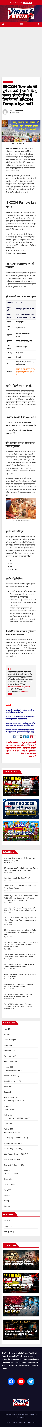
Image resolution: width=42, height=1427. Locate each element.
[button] (39, 24)
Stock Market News (11, 1081)
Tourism (6, 1195)
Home (8, 1422)
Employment (8, 1056)
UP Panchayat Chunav (12, 1149)
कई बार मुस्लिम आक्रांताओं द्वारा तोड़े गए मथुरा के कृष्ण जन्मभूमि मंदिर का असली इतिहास (20, 711)
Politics (6, 1129)
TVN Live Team (18, 110)
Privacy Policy (9, 1232)
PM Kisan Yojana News (12, 1101)
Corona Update (9, 1109)
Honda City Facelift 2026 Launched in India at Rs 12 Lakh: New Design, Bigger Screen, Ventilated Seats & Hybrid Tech (21, 898)
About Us (7, 1221)
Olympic (7, 1179)
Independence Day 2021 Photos (16, 1118)
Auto (5, 1029)
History (6, 1115)
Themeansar (20, 1417)
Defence (7, 1045)
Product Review (9, 1076)
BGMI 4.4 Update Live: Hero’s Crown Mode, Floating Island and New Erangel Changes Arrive (20, 932)
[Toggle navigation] (21, 24)
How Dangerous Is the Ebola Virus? (17, 878)
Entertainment (17, 829)
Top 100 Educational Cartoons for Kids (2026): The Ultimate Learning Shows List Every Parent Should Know (21, 944)
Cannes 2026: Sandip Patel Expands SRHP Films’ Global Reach (21, 1334)
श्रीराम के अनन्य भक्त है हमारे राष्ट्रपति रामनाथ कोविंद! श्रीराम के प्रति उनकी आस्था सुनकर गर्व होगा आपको (20, 724)
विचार (5, 1206)
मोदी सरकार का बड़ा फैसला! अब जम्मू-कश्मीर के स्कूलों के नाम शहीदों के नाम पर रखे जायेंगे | (13, 748)
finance (6, 1067)
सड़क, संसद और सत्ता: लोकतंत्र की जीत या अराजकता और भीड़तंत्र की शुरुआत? (19, 1264)
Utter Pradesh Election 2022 (14, 1154)
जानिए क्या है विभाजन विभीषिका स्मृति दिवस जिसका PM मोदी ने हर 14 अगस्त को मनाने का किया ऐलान (20, 731)
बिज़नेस (6, 1087)
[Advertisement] (21, 49)
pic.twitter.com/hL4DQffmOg (19, 687)
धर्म (11, 82)
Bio (5, 1034)
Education (6, 82)
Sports (6, 1170)
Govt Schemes (9, 1097)
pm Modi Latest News (12, 1143)
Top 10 (6, 1190)
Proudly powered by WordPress (15, 1414)
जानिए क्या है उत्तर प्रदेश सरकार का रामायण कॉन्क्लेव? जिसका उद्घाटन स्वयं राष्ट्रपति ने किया (20, 718)
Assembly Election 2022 (13, 1132)
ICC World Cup (9, 1174)
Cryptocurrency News (12, 1070)
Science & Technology (12, 1165)
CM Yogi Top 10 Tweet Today (14, 1138)
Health (6, 1106)
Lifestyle (7, 1124)
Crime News (8, 1040)
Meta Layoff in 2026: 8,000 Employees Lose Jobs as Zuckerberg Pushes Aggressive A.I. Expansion (20, 920)
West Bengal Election (12, 1159)
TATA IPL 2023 (9, 1184)
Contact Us (8, 1226)
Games (6, 1092)
